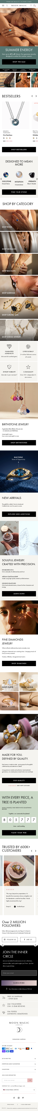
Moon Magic (28, 1104)
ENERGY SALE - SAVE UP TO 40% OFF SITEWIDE (19, 1)
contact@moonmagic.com (17, 1086)
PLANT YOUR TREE (19, 833)
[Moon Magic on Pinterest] (23, 1098)
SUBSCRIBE (19, 983)
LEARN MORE (19, 594)
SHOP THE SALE (19, 62)
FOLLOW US (11, 940)
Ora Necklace (7, 135)
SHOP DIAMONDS (19, 663)
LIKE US (29, 940)
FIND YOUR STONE (19, 192)
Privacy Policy (10, 1104)
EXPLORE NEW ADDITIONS (19, 514)
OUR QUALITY (19, 780)
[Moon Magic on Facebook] (15, 1098)
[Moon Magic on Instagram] (19, 1098)
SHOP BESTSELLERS (19, 149)
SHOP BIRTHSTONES (19, 443)
